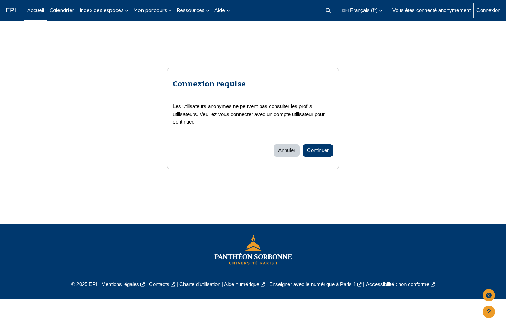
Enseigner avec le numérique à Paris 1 (312, 284)
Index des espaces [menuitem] (102, 10)
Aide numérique (241, 284)
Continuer (318, 150)
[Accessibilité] (489, 295)
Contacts (159, 284)
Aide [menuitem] (219, 10)
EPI (11, 10)
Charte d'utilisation (199, 284)
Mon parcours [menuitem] (150, 10)
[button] (328, 10)
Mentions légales (120, 284)
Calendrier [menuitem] (62, 10)
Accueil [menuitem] (35, 10)
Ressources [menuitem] (190, 10)
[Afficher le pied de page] (489, 312)
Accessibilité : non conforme (397, 284)
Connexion (488, 10)
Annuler (286, 150)
